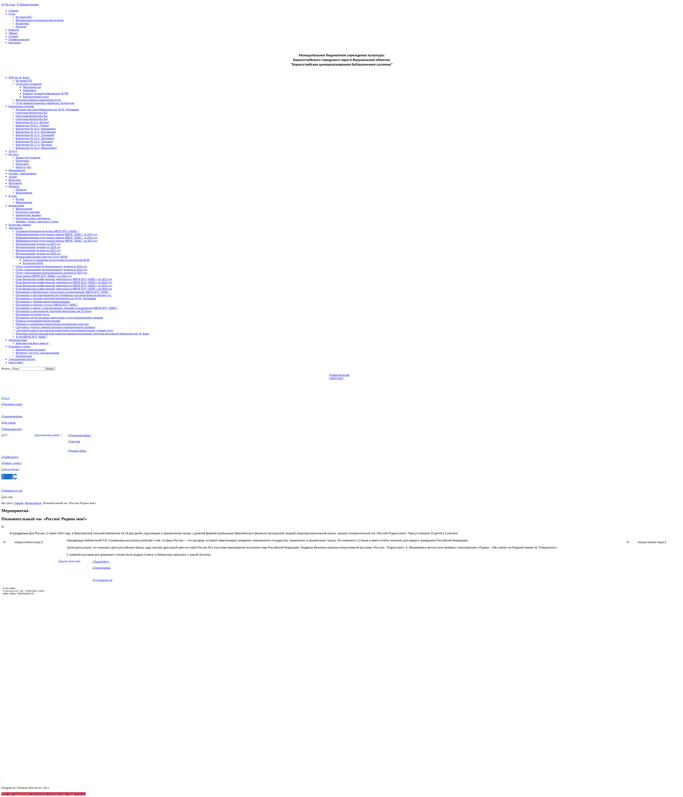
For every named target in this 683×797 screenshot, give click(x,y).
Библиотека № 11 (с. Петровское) (36, 131)
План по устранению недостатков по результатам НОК (56, 259)
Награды (21, 26)
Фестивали (15, 183)
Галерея (13, 36)
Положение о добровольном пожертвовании (43, 301)
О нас (12, 13)
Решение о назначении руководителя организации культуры (52, 323)
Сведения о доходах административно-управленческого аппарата (55, 327)
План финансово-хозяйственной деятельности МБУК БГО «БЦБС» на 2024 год (64, 282)
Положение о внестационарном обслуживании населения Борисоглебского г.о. (64, 295)
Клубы (13, 195)
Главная (13, 10)
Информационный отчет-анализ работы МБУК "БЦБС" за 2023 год (56, 234)
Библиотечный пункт (36, 96)
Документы (16, 227)
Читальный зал (32, 87)
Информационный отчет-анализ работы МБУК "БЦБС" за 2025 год (56, 240)
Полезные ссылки (19, 346)
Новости (14, 29)
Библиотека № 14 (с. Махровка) (35, 138)
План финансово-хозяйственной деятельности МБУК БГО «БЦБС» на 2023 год (64, 279)
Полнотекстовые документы (33, 218)
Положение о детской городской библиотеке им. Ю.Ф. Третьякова (56, 298)
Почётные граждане (28, 211)
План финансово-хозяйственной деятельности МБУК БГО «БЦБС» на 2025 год (64, 285)
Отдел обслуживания (28, 83)
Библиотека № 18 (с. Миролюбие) (36, 147)
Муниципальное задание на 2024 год (38, 247)
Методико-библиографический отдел (38, 99)
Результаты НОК (33, 263)
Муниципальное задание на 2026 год (38, 253)
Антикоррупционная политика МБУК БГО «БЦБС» (47, 231)
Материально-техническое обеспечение (40, 20)
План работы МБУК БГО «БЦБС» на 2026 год (44, 275)
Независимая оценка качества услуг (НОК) (42, 256)
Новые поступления (28, 157)
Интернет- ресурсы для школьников (37, 352)
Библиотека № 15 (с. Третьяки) (34, 141)
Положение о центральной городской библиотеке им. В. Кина (53, 311)
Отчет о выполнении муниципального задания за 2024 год (51, 269)
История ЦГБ (24, 80)
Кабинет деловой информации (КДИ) (46, 93)
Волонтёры (22, 23)
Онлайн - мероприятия (22, 173)
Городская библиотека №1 (31, 112)
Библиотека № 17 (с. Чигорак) (34, 144)
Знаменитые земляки (28, 215)
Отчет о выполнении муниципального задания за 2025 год (51, 272)
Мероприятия (17, 170)
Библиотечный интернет (31, 349)
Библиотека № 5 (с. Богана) (32, 122)
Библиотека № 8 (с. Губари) (32, 125)
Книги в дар (23, 167)
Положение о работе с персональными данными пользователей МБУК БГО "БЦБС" (67, 307)
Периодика (22, 160)
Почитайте (22, 163)
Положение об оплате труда (32, 314)
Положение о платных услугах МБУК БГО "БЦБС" (47, 304)
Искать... (6, 368)
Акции (13, 176)
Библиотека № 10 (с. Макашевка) (36, 128)
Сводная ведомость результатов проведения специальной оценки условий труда (64, 330)
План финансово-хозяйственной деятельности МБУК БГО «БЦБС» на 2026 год (64, 288)
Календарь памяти (20, 224)
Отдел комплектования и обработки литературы (45, 103)
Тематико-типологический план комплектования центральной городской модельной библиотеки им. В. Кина (82, 333)
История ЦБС (24, 16)
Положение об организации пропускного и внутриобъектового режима (59, 317)
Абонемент (29, 90)
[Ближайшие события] (1, 781)
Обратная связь (18, 339)
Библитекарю (24, 356)
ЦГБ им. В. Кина (19, 77)
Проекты (14, 186)
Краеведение (16, 205)
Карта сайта (16, 362)
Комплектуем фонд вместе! (32, 343)
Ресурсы (14, 154)
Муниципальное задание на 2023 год (38, 243)
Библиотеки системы (21, 106)
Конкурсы (15, 179)
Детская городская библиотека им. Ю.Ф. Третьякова (47, 109)
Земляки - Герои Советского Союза (37, 221)
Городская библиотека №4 (31, 119)
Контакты (14, 42)
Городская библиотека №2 (31, 115)
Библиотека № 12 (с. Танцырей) (35, 135)
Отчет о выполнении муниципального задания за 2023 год (51, 266)
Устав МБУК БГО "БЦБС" (31, 336)
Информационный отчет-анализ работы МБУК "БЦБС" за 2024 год (56, 237)
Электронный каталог (22, 359)
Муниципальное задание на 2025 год (38, 250)
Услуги (13, 151)
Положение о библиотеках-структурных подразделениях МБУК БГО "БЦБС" (63, 291)
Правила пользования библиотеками (38, 320)
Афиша (13, 33)
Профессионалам (19, 39)
